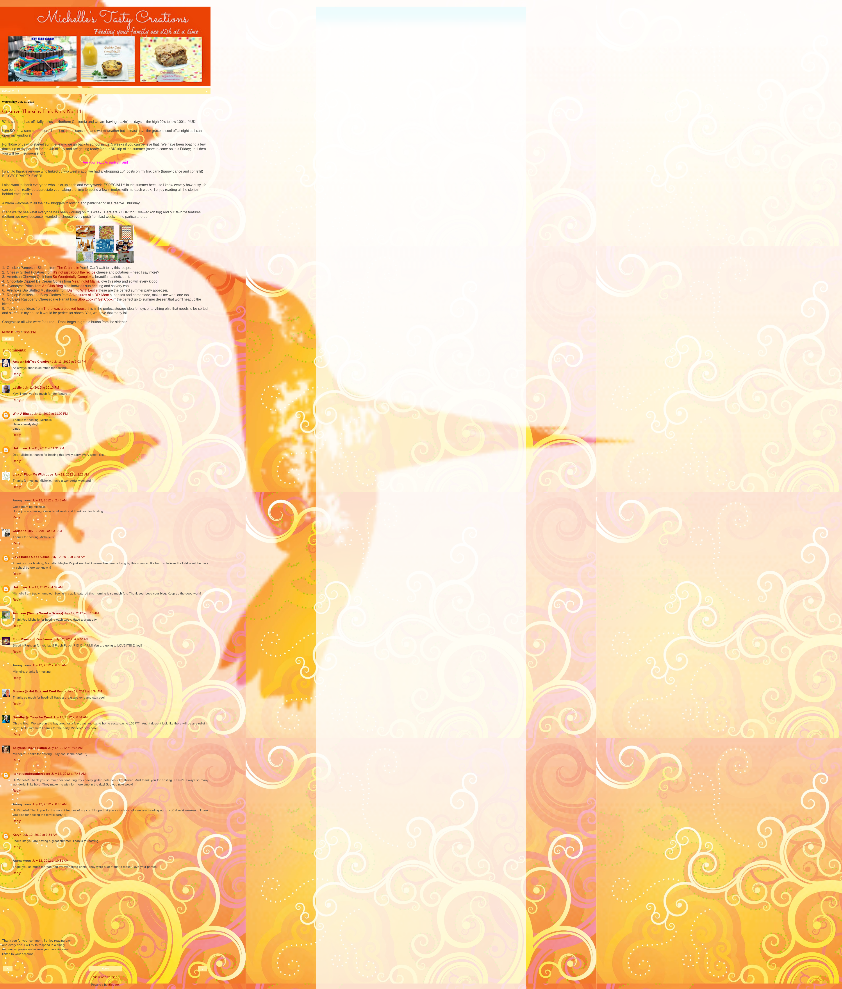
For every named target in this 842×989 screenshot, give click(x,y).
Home (105, 968)
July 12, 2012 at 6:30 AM (49, 665)
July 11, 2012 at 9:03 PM (69, 361)
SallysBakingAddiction (30, 747)
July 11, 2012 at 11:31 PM (46, 448)
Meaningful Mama (86, 281)
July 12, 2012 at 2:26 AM (71, 474)
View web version (105, 977)
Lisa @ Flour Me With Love (33, 474)
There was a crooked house (65, 308)
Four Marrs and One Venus (33, 639)
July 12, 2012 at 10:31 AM (50, 860)
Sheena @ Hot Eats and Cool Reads (39, 691)
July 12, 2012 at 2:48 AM (49, 500)
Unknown (20, 448)
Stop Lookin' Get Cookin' (97, 299)
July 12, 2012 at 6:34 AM (85, 691)
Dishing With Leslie (82, 290)
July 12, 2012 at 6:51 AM (70, 717)
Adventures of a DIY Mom (89, 295)
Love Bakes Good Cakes (31, 556)
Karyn (17, 834)
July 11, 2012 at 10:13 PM (41, 387)
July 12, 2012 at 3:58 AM (68, 556)
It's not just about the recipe (74, 272)
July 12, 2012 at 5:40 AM (71, 639)
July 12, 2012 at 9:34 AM (40, 834)
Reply (17, 374)
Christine (19, 531)
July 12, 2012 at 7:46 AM (68, 773)
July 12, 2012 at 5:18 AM (81, 613)
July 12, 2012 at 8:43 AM (49, 804)
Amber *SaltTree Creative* (32, 361)
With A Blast (22, 413)
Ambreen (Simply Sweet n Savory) (38, 613)
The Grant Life (68, 268)
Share (8, 338)
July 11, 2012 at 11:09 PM (50, 413)
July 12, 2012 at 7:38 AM (65, 747)
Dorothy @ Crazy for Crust (32, 717)
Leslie (17, 387)
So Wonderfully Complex (72, 277)
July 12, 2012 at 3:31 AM (45, 531)
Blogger (113, 984)
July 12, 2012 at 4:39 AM (45, 587)
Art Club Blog (52, 286)
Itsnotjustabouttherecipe (31, 773)
